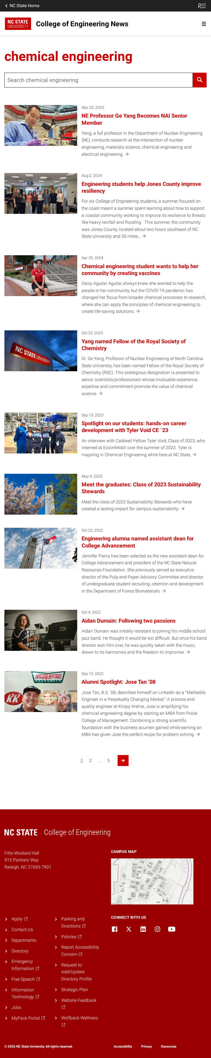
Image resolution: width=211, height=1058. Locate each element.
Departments (24, 940)
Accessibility (123, 1046)
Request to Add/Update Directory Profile (76, 972)
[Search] (200, 80)
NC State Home (24, 5)
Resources (168, 1046)
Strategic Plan (74, 989)
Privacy (146, 1046)
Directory (20, 951)
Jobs (16, 1007)
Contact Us (22, 929)
